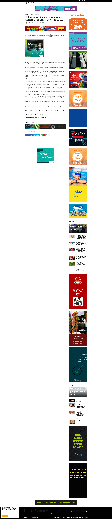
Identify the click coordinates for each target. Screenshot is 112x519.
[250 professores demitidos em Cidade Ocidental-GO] (72, 243)
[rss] (87, 1)
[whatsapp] (84, 1)
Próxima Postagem (62, 167)
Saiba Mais (4, 514)
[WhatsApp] (42, 135)
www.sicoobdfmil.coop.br (32, 122)
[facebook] (71, 511)
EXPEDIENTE (69, 517)
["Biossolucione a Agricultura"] (72, 400)
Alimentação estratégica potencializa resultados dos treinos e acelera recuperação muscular (81, 414)
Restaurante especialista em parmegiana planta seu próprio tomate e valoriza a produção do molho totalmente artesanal (81, 266)
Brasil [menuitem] (43, 3)
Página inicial (27, 14)
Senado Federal (41, 0)
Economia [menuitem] (56, 3)
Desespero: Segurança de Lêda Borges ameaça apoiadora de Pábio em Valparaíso (77, 227)
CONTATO (59, 517)
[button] (83, 3)
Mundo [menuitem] (63, 3)
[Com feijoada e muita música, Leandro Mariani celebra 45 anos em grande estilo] (72, 405)
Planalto (25, 0)
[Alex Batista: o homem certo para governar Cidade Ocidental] (72, 258)
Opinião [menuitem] (69, 3)
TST (62, 0)
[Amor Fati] (72, 422)
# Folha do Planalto (35, 14)
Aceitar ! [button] (5, 515)
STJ (57, 0)
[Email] (46, 135)
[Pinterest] (44, 135)
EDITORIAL (75, 517)
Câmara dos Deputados (49, 0)
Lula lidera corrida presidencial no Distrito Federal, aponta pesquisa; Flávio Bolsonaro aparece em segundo (77, 391)
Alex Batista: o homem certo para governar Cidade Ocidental (81, 257)
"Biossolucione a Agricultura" (79, 400)
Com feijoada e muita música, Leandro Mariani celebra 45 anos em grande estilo (81, 405)
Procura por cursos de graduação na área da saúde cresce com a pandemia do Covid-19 (81, 237)
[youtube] (82, 1)
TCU (55, 0)
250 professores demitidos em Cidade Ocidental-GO (81, 243)
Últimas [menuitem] (37, 3)
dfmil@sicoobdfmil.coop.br (33, 119)
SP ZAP (86, 517)
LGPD (64, 517)
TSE (60, 0)
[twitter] (79, 1)
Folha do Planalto (35, 517)
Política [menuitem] (49, 3)
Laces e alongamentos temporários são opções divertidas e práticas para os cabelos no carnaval (81, 250)
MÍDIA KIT (81, 517)
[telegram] (82, 511)
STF (29, 0)
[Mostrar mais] (49, 135)
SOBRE (54, 517)
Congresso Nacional (34, 0)
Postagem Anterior (28, 167)
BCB (65, 0)
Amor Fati (78, 420)
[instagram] (79, 511)
